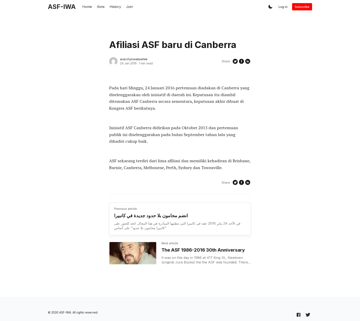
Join (129, 7)
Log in (283, 7)
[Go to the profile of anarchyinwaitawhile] (113, 61)
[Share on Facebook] (241, 61)
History (115, 7)
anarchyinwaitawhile (134, 59)
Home (87, 7)
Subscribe (302, 7)
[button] (270, 6)
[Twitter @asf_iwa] (308, 314)
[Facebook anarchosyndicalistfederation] (298, 314)
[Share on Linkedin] (248, 61)
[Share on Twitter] (235, 61)
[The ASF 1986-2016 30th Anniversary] (132, 253)
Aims (101, 7)
